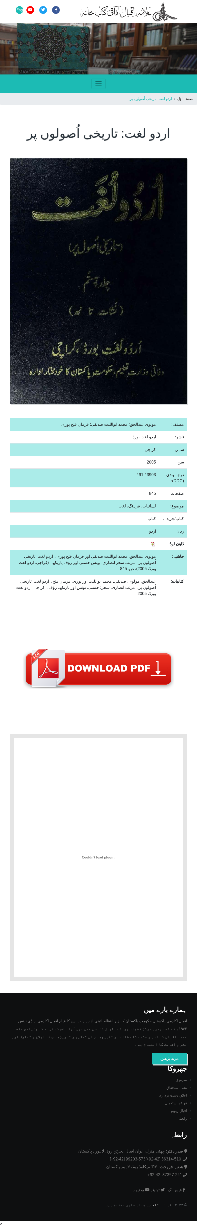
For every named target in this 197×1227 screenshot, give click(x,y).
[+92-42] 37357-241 (164, 1175)
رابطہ (182, 1118)
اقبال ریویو (179, 1111)
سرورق (181, 1080)
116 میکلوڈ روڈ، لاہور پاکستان (144, 1167)
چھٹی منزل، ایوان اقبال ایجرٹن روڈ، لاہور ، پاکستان (130, 1151)
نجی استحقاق (176, 1088)
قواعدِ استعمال (176, 1103)
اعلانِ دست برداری (173, 1095)
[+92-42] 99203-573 (127, 1159)
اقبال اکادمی (160, 1205)
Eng (19, 10)
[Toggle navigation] (98, 84)
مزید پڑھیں (169, 1058)
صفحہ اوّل (185, 99)
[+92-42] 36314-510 (163, 1159)
